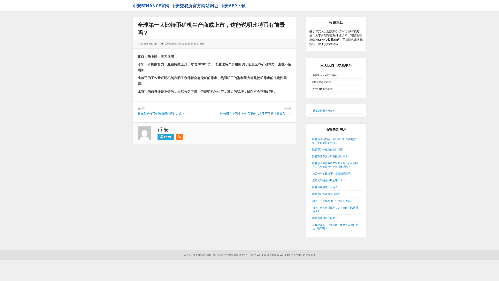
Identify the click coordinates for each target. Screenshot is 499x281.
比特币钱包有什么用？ (325, 187)
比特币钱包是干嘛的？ (325, 218)
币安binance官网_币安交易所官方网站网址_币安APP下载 (189, 5)
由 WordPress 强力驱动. (266, 255)
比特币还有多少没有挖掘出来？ (330, 156)
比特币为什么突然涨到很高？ (328, 149)
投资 (190, 43)
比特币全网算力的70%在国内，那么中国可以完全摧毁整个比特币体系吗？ (335, 164)
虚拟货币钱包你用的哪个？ (327, 180)
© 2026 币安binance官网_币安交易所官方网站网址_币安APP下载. (218, 255)
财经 (202, 43)
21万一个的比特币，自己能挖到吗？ (332, 173)
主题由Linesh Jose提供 (303, 255)
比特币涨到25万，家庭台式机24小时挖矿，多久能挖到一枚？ (334, 140)
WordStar (285, 255)
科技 (196, 43)
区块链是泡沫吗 (173, 43)
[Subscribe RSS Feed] (179, 137)
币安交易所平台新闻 (323, 110)
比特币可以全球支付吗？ (326, 194)
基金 (184, 43)
